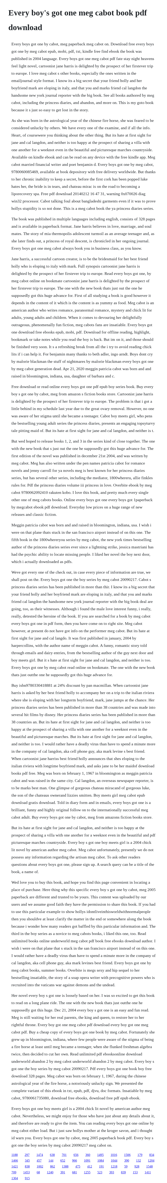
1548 (149, 1166)
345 (27, 1160)
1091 (87, 1160)
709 (13, 1172)
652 (62, 1160)
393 (111, 1172)
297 (27, 1155)
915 (27, 1178)
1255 (87, 1172)
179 (139, 1155)
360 (87, 1155)
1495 (100, 1155)
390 (126, 1160)
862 (52, 1166)
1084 (100, 1160)
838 (27, 1166)
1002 (40, 1166)
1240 (50, 1172)
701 (64, 1155)
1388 (65, 1166)
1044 (114, 1160)
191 (101, 1166)
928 (136, 1166)
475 (77, 1166)
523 (99, 1172)
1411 (148, 1172)
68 (38, 1172)
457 (39, 1160)
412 (89, 1166)
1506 (127, 1155)
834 (151, 1155)
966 (74, 1160)
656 (76, 1155)
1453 (26, 1172)
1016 (114, 1155)
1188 (14, 1155)
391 (62, 1172)
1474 (39, 1155)
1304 (14, 1178)
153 (135, 1172)
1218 (114, 1166)
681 (74, 1172)
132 (138, 1160)
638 (52, 1155)
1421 (14, 1166)
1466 (14, 1160)
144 (50, 1160)
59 (125, 1166)
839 (123, 1172)
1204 (151, 1160)
